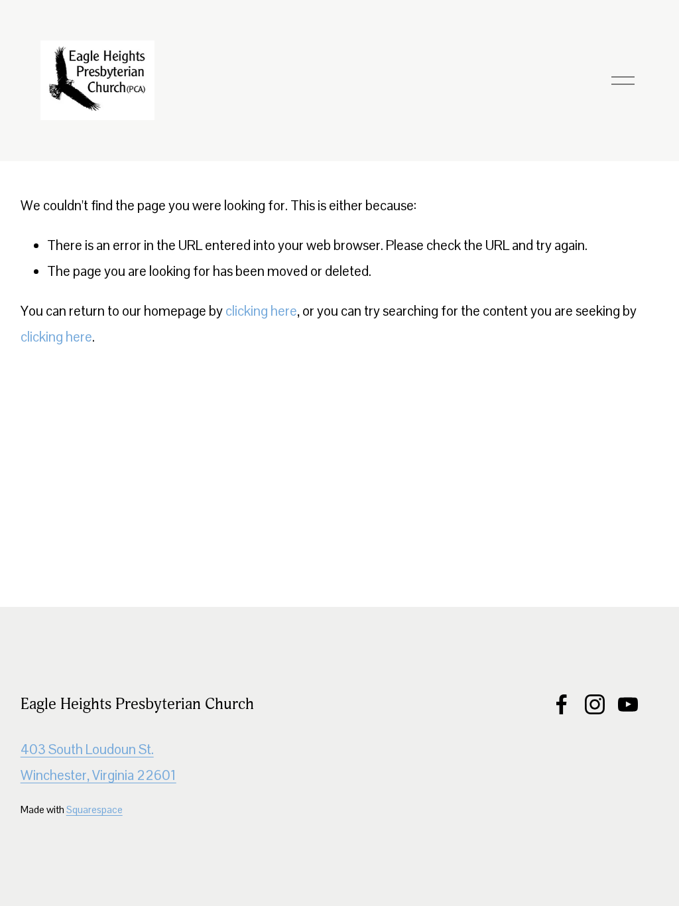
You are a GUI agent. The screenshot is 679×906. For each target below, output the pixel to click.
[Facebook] (561, 704)
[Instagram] (594, 704)
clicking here (261, 311)
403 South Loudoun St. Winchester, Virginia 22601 (98, 762)
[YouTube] (628, 704)
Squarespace (94, 809)
